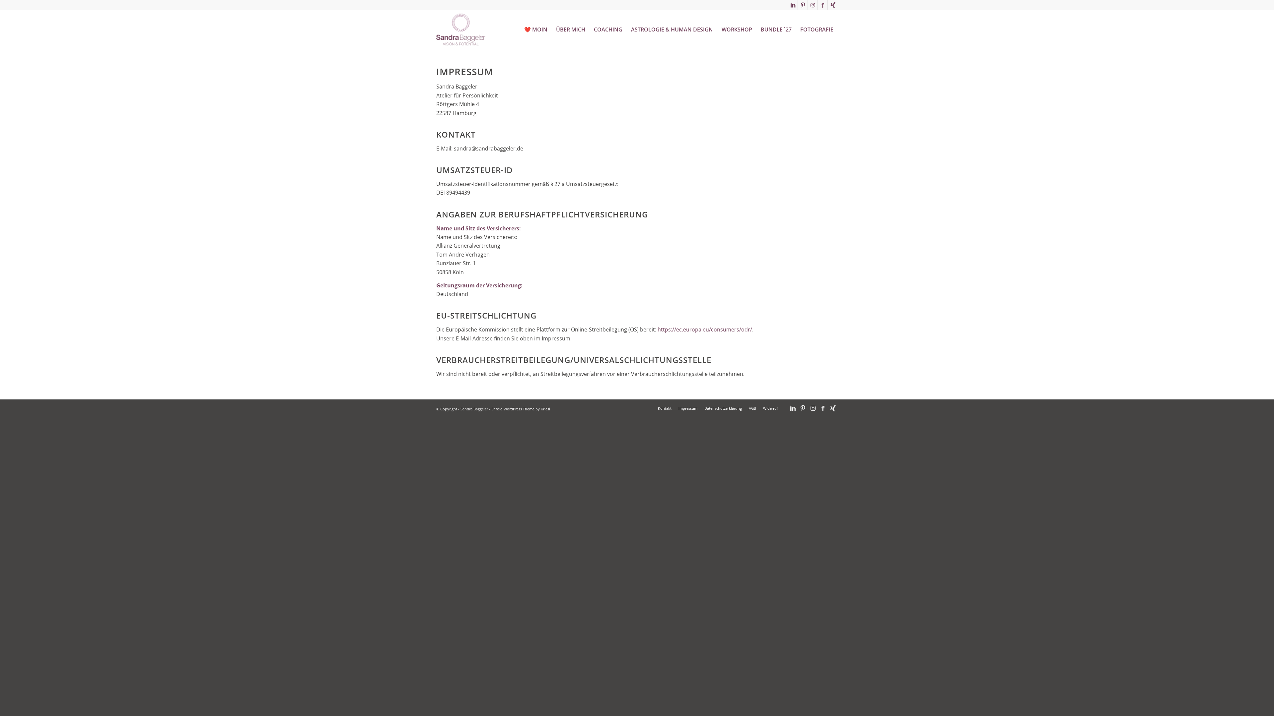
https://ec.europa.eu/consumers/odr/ (705, 329)
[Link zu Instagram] (812, 5)
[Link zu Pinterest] (803, 5)
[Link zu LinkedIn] (793, 5)
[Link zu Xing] (833, 5)
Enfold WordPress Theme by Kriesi (520, 408)
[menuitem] (536, 29)
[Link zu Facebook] (822, 5)
